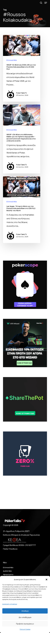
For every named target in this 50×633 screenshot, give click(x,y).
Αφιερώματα (8, 574)
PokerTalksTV (21, 93)
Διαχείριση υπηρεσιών (9, 604)
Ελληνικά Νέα (12, 60)
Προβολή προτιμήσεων (25, 624)
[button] (46, 579)
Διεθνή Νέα (7, 571)
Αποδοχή (25, 611)
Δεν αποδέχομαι (25, 617)
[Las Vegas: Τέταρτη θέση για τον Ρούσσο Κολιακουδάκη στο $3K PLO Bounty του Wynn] (21, 209)
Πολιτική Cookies (25, 629)
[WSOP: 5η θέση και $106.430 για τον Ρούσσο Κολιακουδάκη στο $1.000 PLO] (21, 68)
